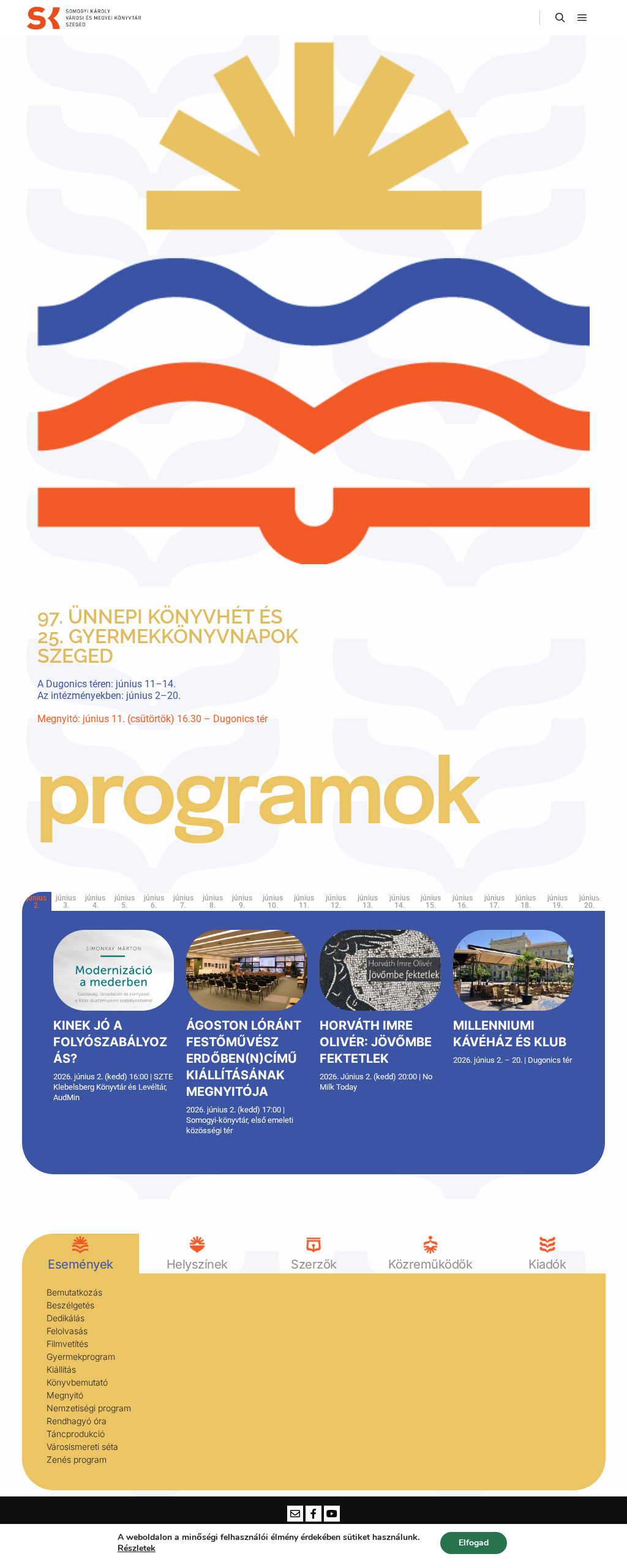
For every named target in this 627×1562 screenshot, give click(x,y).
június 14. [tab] (399, 902)
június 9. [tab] (242, 902)
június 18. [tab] (526, 902)
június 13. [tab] (368, 902)
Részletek (137, 1548)
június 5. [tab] (125, 902)
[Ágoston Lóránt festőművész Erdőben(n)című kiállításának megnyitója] (246, 970)
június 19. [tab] (557, 902)
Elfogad (474, 1543)
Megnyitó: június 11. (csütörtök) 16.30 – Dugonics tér (152, 719)
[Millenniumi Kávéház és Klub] (513, 970)
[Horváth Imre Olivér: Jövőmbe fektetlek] (380, 970)
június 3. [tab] (66, 902)
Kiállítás (61, 1369)
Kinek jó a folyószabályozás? (110, 1042)
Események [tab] (80, 1264)
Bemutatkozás (74, 1292)
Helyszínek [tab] (196, 1264)
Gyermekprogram (81, 1356)
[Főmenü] (582, 18)
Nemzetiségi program (89, 1408)
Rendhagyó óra (77, 1421)
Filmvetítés (67, 1343)
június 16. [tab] (462, 902)
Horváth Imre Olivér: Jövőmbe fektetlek (376, 1042)
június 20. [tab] (589, 902)
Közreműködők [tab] (430, 1264)
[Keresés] (560, 18)
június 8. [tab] (213, 902)
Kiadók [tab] (547, 1264)
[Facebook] (313, 1514)
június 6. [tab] (154, 902)
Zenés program (77, 1459)
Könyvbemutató (77, 1382)
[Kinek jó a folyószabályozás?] (114, 970)
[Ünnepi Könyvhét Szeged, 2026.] (85, 18)
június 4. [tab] (95, 902)
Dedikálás (65, 1318)
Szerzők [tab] (314, 1264)
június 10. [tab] (273, 902)
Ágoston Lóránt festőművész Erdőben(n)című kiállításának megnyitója (243, 1058)
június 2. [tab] (36, 902)
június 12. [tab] (336, 902)
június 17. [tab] (494, 902)
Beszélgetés (70, 1305)
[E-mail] (295, 1514)
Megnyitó (65, 1395)
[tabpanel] (313, 1036)
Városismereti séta (82, 1446)
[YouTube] (332, 1514)
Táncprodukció (76, 1433)
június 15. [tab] (431, 902)
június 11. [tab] (304, 902)
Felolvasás (67, 1331)
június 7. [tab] (183, 902)
